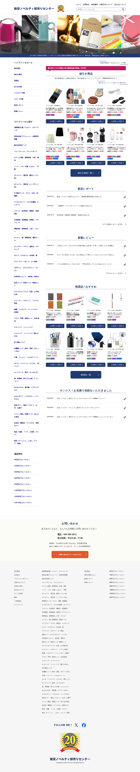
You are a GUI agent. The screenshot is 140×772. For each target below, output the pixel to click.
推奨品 (16, 81)
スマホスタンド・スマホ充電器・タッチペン (26, 203)
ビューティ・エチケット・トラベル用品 (26, 302)
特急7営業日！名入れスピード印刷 (113, 63)
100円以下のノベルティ (22, 466)
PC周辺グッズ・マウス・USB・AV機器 (26, 194)
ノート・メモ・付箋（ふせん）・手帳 (26, 167)
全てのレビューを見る (114, 273)
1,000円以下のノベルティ (23, 490)
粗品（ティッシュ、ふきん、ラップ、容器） (25, 442)
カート (78, 4)
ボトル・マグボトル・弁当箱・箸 (25, 255)
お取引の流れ (18, 586)
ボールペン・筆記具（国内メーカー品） (26, 176)
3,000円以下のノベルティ (23, 496)
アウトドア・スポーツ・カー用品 (25, 261)
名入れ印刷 (18, 87)
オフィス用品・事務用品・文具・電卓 (26, 159)
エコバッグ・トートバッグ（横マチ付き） (26, 334)
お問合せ (86, 4)
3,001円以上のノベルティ (23, 503)
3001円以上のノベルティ (117, 597)
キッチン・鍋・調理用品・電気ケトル (26, 239)
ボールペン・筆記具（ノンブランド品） (26, 185)
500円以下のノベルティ (22, 484)
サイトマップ (18, 604)
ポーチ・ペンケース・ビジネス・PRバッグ (26, 364)
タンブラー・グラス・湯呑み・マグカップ (26, 248)
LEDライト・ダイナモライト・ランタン (26, 269)
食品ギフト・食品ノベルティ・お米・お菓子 (25, 406)
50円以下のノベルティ (22, 460)
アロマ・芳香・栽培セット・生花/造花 (26, 319)
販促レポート (18, 105)
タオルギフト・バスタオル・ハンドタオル (26, 397)
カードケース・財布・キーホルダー (26, 372)
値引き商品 (18, 74)
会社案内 (94, 4)
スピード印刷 (18, 99)
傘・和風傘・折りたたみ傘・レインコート (26, 380)
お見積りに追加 (55, 121)
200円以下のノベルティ (22, 472)
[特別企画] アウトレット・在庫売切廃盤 (26, 137)
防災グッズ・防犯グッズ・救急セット (26, 284)
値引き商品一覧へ (86, 173)
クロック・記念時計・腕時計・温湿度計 (26, 212)
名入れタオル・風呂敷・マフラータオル (26, 388)
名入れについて (120, 4)
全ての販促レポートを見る (113, 224)
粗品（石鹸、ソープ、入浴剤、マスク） (26, 433)
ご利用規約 (17, 601)
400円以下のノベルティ (22, 478)
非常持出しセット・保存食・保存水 (26, 276)
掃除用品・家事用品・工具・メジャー (26, 230)
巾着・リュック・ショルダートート (26, 357)
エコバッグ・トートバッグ (23, 327)
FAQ (15, 597)
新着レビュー (18, 111)
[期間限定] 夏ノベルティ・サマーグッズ (26, 129)
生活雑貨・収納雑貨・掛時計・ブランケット (26, 221)
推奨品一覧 (86, 375)
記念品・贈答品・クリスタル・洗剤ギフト (26, 424)
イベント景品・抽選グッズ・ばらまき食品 (26, 415)
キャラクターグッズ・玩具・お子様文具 (26, 293)
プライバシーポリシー (21, 579)
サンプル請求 (18, 593)
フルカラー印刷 (19, 93)
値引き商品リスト (90, 575)
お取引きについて (106, 4)
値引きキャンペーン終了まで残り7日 (112, 83)
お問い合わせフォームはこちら (70, 554)
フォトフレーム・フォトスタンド (25, 151)
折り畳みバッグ (19, 342)
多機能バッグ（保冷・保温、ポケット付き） (26, 349)
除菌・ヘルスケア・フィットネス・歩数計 (26, 310)
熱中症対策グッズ (20, 145)
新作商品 (17, 68)
